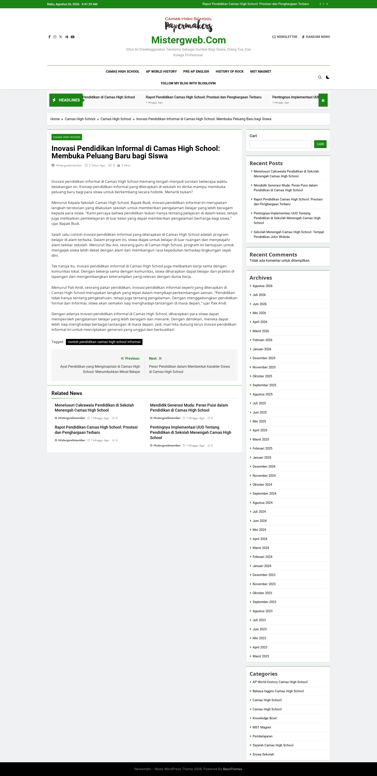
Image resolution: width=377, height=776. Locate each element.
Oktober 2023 (262, 593)
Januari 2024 (262, 566)
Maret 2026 (261, 331)
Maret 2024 (261, 548)
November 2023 (264, 584)
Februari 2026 (262, 340)
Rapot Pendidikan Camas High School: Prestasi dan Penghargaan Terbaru (255, 4)
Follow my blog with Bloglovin (188, 83)
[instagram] (55, 37)
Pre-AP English (196, 71)
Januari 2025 (262, 458)
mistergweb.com (188, 40)
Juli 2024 (259, 512)
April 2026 (260, 322)
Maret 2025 (261, 439)
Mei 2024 (259, 530)
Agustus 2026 (262, 286)
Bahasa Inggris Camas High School (278, 691)
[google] (66, 37)
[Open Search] (320, 77)
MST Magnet (260, 71)
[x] (61, 37)
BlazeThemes (232, 769)
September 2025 (264, 385)
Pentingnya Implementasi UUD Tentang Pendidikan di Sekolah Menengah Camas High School (190, 432)
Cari (253, 135)
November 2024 (264, 476)
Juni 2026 (260, 304)
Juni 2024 (260, 521)
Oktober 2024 (262, 485)
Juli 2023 (259, 620)
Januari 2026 (262, 349)
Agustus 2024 (262, 503)
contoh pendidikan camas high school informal (104, 342)
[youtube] (72, 37)
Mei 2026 (259, 313)
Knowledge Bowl (265, 718)
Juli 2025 (259, 403)
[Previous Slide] (320, 4)
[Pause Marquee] (323, 100)
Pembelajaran (262, 736)
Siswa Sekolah (263, 754)
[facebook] (49, 37)
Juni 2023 (260, 629)
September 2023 (264, 602)
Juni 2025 (260, 412)
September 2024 (264, 494)
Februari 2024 (262, 557)
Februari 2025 (262, 448)
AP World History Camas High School (280, 682)
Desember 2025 (264, 358)
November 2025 (264, 367)
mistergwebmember (69, 165)
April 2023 (260, 647)
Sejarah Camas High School (273, 745)
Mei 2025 (259, 421)
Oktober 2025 (262, 376)
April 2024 (260, 539)
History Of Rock (230, 71)
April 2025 (260, 430)
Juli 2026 (259, 295)
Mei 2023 (259, 638)
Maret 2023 (261, 656)
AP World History (161, 71)
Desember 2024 (264, 466)
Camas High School (122, 71)
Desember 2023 (264, 575)
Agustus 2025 (262, 394)
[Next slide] (327, 4)
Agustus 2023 (262, 611)
